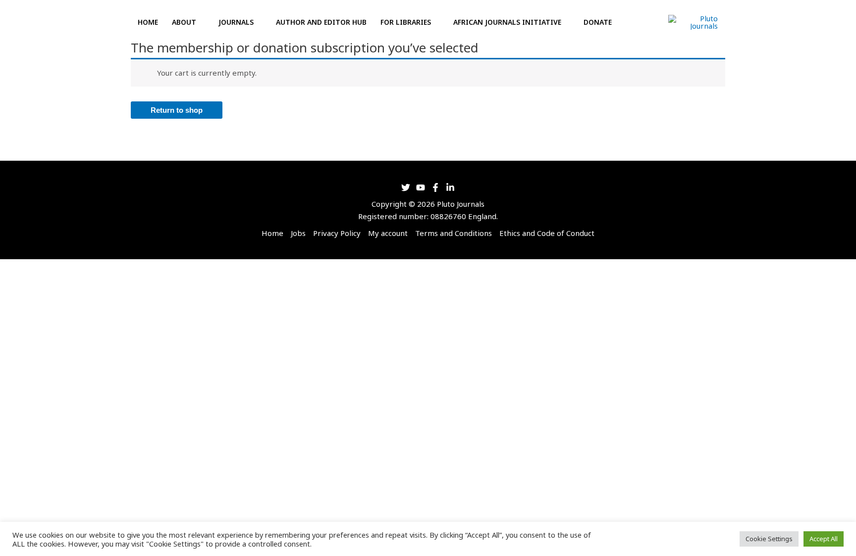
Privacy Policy (337, 233)
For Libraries (405, 22)
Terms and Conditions (453, 233)
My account (388, 233)
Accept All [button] (823, 538)
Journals (236, 22)
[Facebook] (435, 187)
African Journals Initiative (507, 22)
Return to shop (177, 110)
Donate (598, 22)
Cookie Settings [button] (769, 538)
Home (148, 22)
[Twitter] (405, 187)
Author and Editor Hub (321, 22)
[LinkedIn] (450, 187)
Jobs (298, 233)
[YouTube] (420, 187)
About (184, 22)
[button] (632, 22)
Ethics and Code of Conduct (546, 233)
